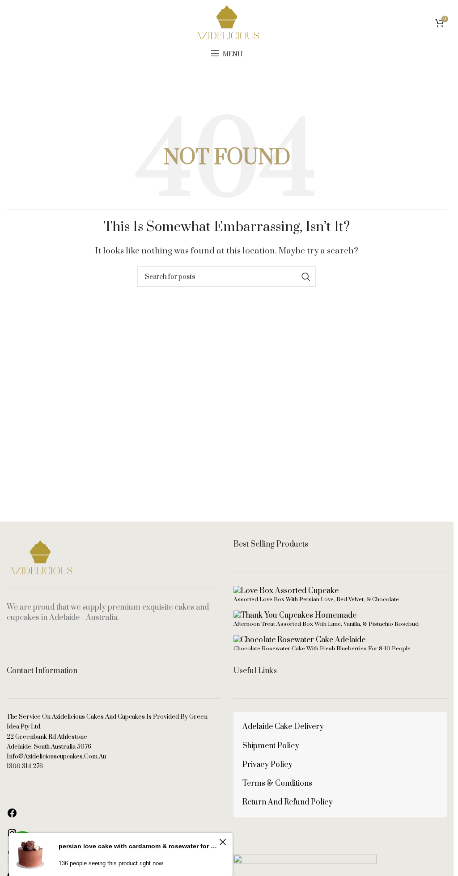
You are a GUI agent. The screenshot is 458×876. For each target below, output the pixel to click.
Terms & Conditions (277, 783)
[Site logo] (226, 22)
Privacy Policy (267, 765)
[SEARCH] (306, 276)
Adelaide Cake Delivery (283, 727)
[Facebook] (12, 816)
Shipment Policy (270, 746)
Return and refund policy (287, 802)
